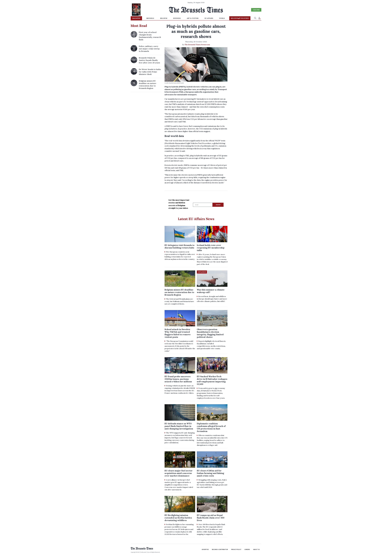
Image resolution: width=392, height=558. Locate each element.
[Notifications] (259, 18)
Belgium (163, 18)
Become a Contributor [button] (220, 549)
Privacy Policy (236, 549)
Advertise (205, 549)
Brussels (150, 18)
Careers (247, 549)
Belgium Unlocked (240, 18)
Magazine (136, 18)
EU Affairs (209, 18)
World (222, 18)
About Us (256, 549)
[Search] (255, 18)
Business (177, 18)
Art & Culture (193, 18)
